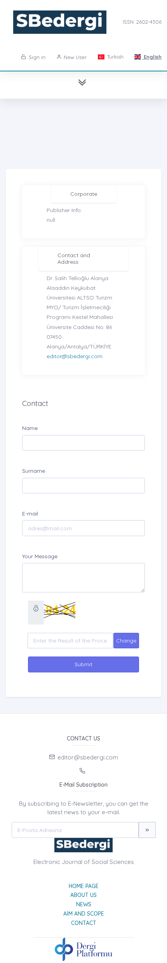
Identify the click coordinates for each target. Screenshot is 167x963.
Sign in (36, 57)
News (83, 904)
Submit (83, 664)
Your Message (39, 556)
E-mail (30, 513)
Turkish (115, 57)
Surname (33, 470)
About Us (83, 895)
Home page (84, 886)
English (152, 57)
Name (30, 428)
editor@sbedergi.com (75, 356)
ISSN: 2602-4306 (142, 22)
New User (74, 57)
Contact (83, 922)
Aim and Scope (83, 913)
